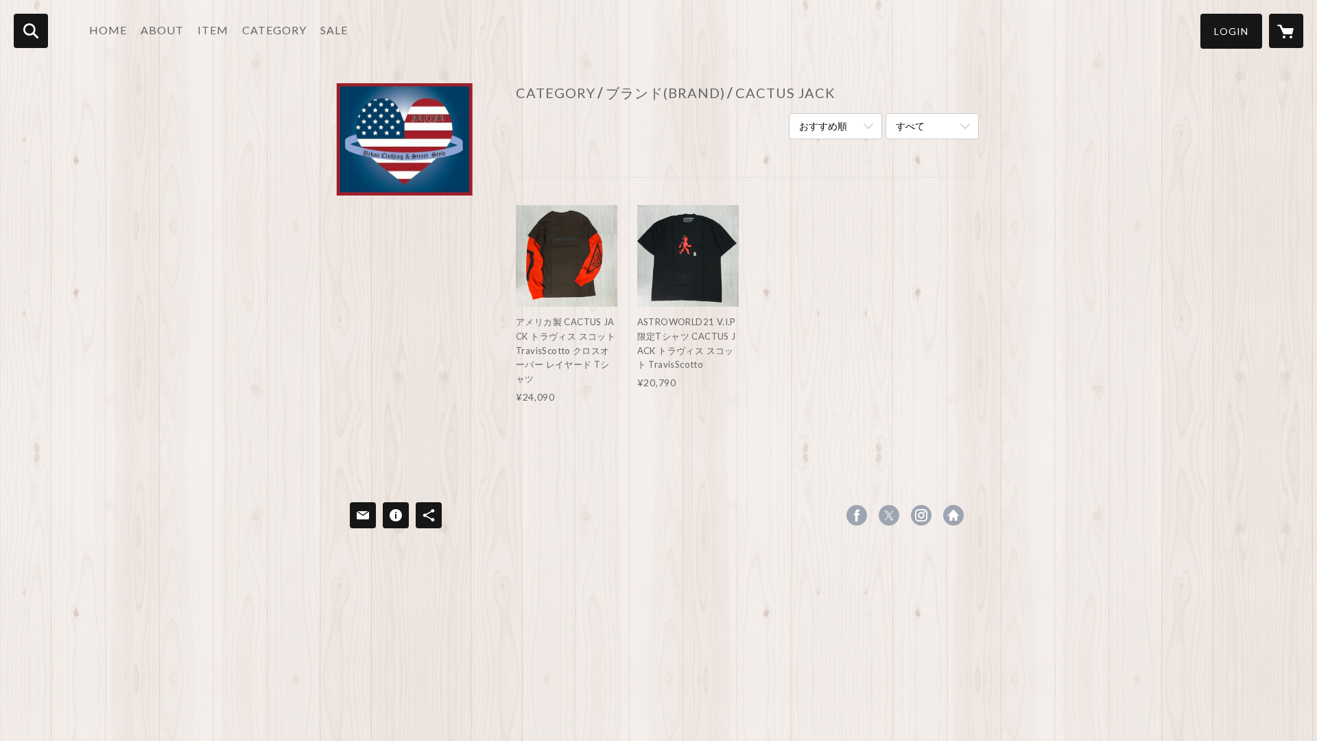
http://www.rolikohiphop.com (953, 515)
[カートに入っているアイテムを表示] (1286, 31)
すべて (910, 126)
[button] (1231, 31)
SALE (334, 29)
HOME (108, 29)
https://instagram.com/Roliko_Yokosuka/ (921, 515)
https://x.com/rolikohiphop (889, 515)
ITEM (213, 29)
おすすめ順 (823, 126)
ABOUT (162, 29)
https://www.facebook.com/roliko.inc (856, 515)
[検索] (31, 31)
